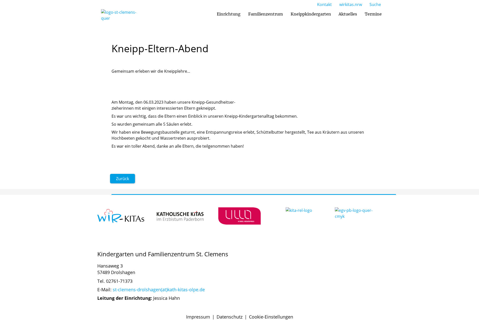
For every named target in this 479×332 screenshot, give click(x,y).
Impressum (198, 317)
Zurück (122, 178)
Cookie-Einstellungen (271, 317)
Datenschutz (229, 317)
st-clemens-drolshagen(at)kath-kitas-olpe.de (159, 290)
